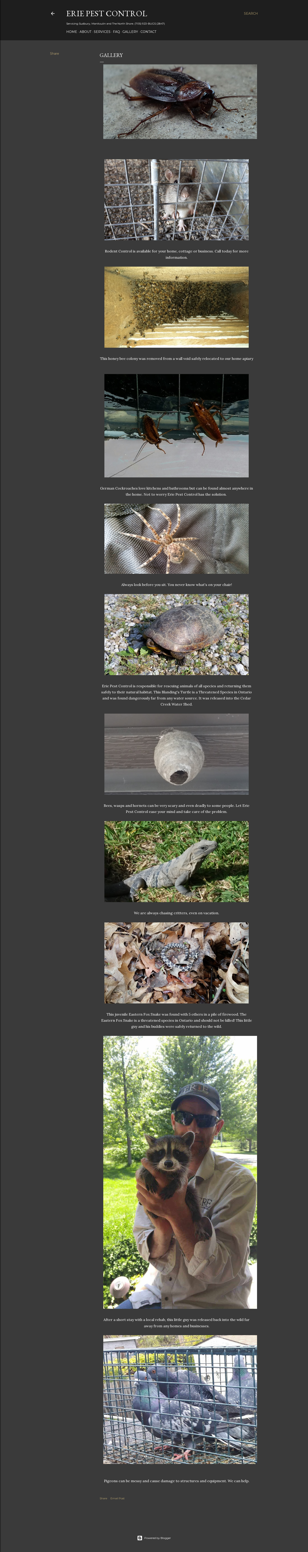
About (85, 32)
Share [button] (54, 54)
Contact (148, 32)
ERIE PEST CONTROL (106, 13)
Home (71, 32)
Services (102, 32)
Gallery (130, 32)
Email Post (117, 1498)
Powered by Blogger (157, 1538)
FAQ (116, 32)
